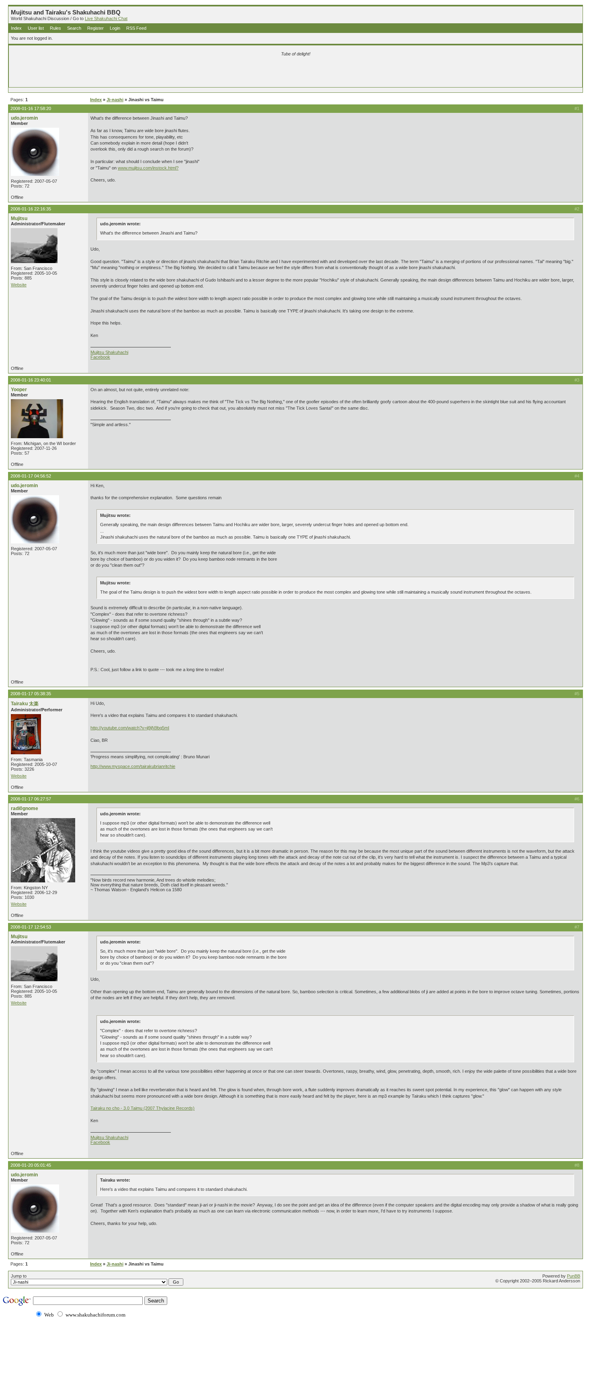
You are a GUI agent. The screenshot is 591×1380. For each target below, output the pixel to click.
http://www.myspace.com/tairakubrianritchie (132, 766)
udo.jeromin (24, 118)
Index (16, 28)
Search (74, 28)
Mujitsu (19, 218)
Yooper (19, 389)
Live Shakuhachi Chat (106, 18)
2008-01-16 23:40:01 (30, 380)
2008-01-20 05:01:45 (30, 1165)
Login (115, 28)
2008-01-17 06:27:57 (30, 798)
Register (95, 28)
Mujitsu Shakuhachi (109, 352)
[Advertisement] (201, 73)
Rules (55, 28)
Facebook (100, 357)
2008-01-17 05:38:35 (30, 693)
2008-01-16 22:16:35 (30, 208)
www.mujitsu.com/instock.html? (148, 167)
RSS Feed (136, 28)
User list (36, 28)
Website (19, 284)
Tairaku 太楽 (25, 703)
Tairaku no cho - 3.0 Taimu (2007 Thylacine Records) (142, 1108)
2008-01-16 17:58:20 (30, 108)
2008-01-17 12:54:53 (30, 927)
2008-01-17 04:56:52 (30, 476)
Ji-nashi (115, 99)
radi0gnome (24, 808)
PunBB (573, 1276)
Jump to (19, 1276)
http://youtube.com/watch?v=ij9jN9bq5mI (129, 727)
